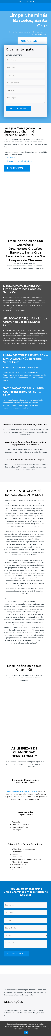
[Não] (48, 1028)
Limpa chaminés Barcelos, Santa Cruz (21, 791)
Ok (26, 1032)
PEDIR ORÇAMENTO (18, 108)
